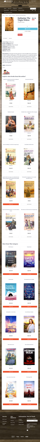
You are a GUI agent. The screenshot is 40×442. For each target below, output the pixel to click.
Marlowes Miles (21, 10)
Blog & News (6, 10)
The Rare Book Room (8, 12)
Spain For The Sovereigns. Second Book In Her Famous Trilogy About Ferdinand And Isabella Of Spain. (11, 178)
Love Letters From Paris (11, 377)
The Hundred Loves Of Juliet (29, 279)
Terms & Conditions (20, 420)
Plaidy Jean (11, 100)
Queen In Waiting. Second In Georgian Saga (11, 144)
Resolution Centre (4, 424)
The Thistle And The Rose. (29, 144)
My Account (4, 419)
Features (10, 38)
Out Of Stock (11, 106)
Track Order (4, 421)
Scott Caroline (29, 398)
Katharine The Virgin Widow (21, 15)
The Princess (11, 246)
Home (5, 8)
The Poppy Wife (29, 377)
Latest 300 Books (13, 10)
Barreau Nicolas (10, 398)
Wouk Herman (29, 365)
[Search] (35, 8)
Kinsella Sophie (10, 300)
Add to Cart (11, 204)
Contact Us (20, 8)
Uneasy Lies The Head (29, 79)
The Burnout (11, 279)
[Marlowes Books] (20, 3)
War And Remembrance (29, 344)
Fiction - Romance (12, 15)
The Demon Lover (11, 344)
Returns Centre (21, 424)
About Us (9, 8)
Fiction (7, 15)
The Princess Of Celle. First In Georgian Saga (29, 209)
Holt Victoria (11, 365)
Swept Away (29, 246)
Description (5, 38)
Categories (15, 8)
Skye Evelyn (29, 300)
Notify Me (28, 28)
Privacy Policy (21, 422)
